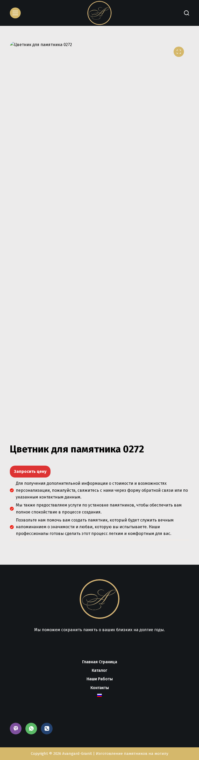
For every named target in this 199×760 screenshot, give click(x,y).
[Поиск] (186, 13)
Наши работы (100, 678)
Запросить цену (30, 471)
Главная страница (99, 661)
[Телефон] (47, 728)
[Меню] (15, 13)
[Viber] (16, 728)
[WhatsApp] (31, 728)
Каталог (99, 670)
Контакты (99, 687)
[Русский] (99, 695)
